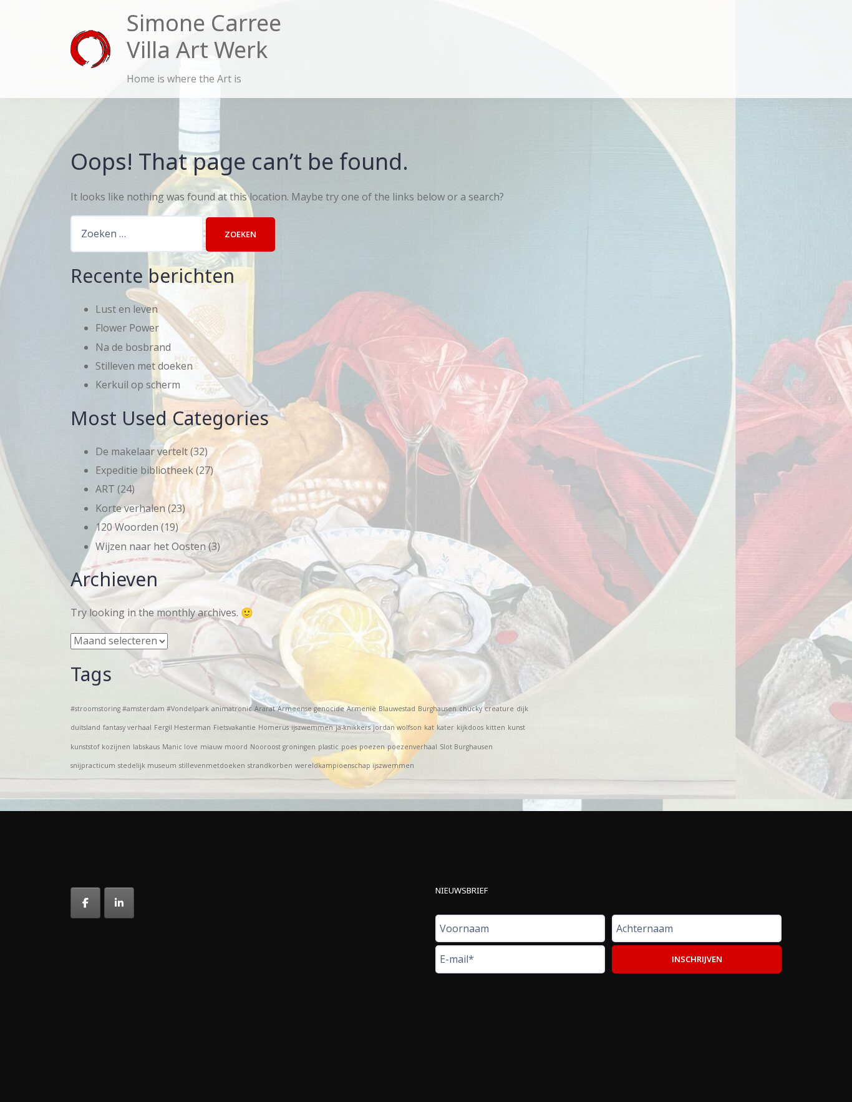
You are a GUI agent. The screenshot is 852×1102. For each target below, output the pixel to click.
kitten (495, 727)
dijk (522, 708)
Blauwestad (397, 708)
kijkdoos (470, 727)
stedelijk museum (147, 765)
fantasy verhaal (127, 727)
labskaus (146, 746)
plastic (328, 746)
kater (445, 727)
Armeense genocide (311, 708)
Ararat (264, 708)
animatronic (231, 708)
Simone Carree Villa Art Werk (204, 36)
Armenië (361, 708)
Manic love (180, 746)
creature (499, 708)
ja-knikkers (353, 727)
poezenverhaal (412, 746)
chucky (470, 708)
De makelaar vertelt (141, 451)
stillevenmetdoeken (212, 765)
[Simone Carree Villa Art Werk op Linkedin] (119, 902)
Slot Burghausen (466, 746)
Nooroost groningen (283, 746)
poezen (372, 746)
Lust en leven (126, 309)
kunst (516, 727)
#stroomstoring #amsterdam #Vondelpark (139, 708)
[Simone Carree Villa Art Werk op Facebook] (85, 902)
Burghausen (437, 708)
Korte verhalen (130, 508)
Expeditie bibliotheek (144, 470)
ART (105, 489)
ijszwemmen (312, 727)
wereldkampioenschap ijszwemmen (354, 765)
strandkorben (270, 765)
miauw (211, 746)
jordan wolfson (397, 727)
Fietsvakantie (234, 727)
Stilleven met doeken (144, 366)
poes (349, 746)
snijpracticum (92, 765)
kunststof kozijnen (100, 746)
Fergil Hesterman (182, 727)
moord (236, 746)
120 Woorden (126, 527)
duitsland (85, 727)
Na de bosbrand (133, 347)
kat (429, 727)
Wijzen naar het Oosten (150, 546)
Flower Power (127, 328)
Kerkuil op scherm (137, 384)
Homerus (273, 727)
